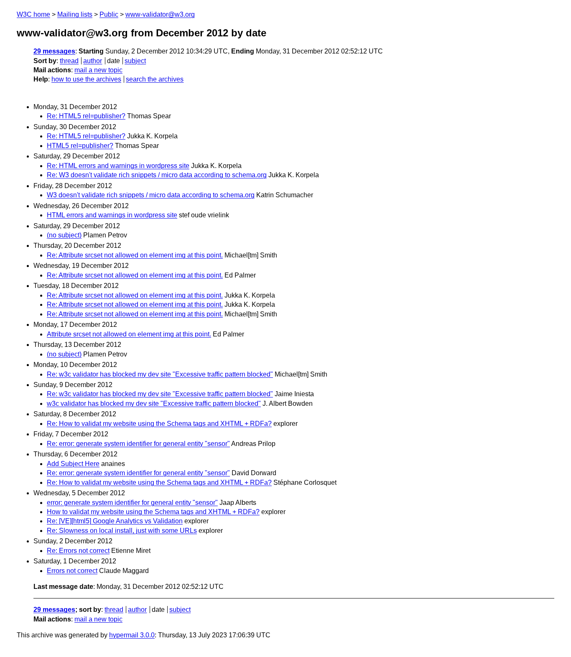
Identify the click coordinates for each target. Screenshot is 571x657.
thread (69, 60)
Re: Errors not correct (78, 550)
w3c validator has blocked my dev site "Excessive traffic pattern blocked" (154, 403)
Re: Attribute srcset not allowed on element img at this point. (135, 255)
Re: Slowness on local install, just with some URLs (122, 530)
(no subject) (64, 235)
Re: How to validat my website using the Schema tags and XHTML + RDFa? (159, 423)
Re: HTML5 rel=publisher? (86, 116)
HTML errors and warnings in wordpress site (112, 215)
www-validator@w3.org (160, 14)
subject (135, 60)
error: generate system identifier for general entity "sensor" (132, 502)
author (92, 60)
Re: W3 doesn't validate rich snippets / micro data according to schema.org (157, 174)
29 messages (54, 51)
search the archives (155, 79)
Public (108, 14)
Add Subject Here (73, 463)
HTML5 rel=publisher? (80, 145)
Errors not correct (72, 570)
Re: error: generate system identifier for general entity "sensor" (138, 443)
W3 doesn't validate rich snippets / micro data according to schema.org (151, 195)
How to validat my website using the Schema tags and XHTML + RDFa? (153, 511)
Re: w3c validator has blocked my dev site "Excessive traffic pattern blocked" (160, 374)
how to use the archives (86, 79)
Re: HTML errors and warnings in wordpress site (118, 165)
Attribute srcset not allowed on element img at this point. (129, 334)
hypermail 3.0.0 (132, 635)
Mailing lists (74, 14)
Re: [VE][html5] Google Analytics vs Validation (115, 521)
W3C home (33, 14)
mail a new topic (98, 70)
